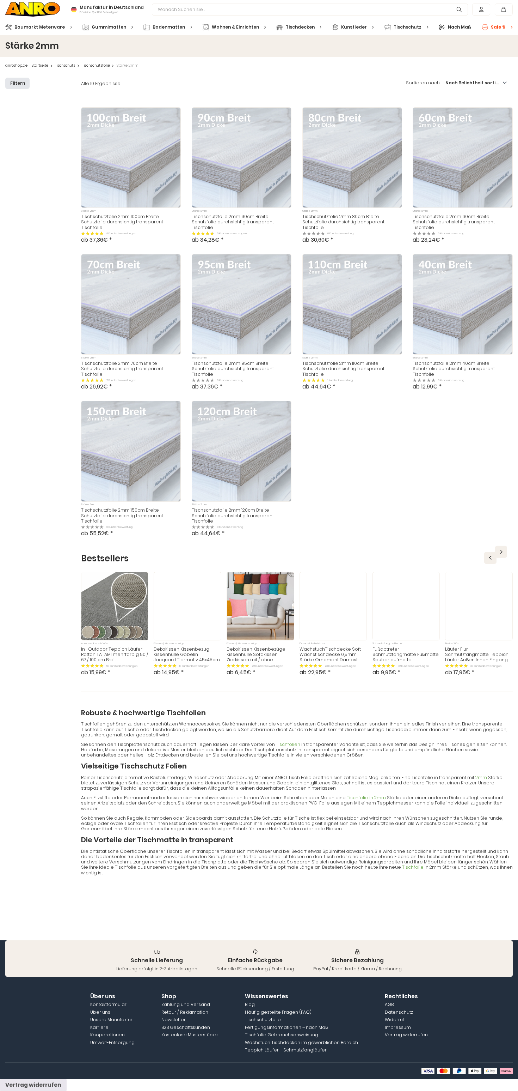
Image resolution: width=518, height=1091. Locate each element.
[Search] (459, 10)
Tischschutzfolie (96, 66)
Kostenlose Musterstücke (189, 1034)
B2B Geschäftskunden (185, 1027)
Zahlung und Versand (185, 1004)
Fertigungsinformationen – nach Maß (286, 1027)
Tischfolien (288, 744)
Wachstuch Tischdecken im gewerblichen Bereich (301, 1042)
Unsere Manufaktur (111, 1019)
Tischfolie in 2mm (367, 798)
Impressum (398, 1027)
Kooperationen (107, 1034)
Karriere (99, 1027)
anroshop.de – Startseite (26, 66)
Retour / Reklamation (184, 1012)
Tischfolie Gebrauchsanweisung (281, 1034)
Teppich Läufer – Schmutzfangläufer (286, 1050)
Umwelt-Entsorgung (112, 1042)
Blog (250, 1004)
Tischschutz (65, 66)
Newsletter (173, 1019)
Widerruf (394, 1019)
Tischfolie (413, 867)
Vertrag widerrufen (406, 1034)
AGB (389, 1004)
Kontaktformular (108, 1004)
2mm (481, 777)
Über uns (100, 1012)
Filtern (17, 83)
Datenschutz (399, 1012)
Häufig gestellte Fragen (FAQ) (278, 1012)
